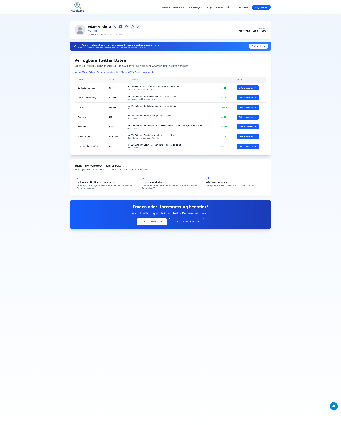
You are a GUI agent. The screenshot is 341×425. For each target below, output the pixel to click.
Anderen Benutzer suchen (186, 221)
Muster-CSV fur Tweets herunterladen (138, 72)
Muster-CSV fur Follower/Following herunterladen (97, 72)
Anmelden (244, 7)
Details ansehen (246, 88)
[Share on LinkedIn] (120, 26)
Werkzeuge (194, 7)
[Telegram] (334, 406)
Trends (219, 7)
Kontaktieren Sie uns (151, 221)
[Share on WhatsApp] (132, 26)
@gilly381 (92, 31)
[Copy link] (138, 26)
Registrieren (261, 7)
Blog (209, 7)
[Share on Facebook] (126, 26)
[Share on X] (114, 26)
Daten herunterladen (171, 7)
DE (231, 7)
